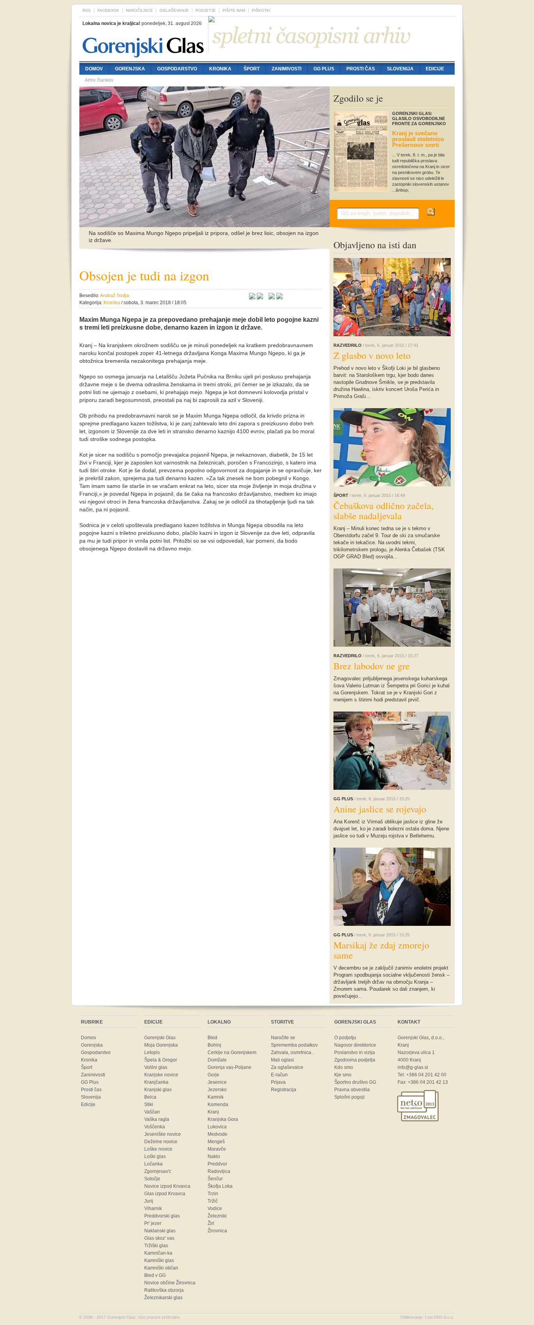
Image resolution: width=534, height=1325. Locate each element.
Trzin (213, 1193)
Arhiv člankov (99, 80)
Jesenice (217, 1082)
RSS (86, 10)
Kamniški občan (161, 1268)
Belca (150, 1097)
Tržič (213, 1201)
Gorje (213, 1075)
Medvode (218, 1134)
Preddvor (217, 1164)
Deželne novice (160, 1141)
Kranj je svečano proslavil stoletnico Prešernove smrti (418, 139)
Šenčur (215, 1179)
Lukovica (217, 1127)
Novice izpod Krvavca (167, 1186)
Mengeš (216, 1141)
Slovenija (400, 69)
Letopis (152, 1052)
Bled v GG (155, 1275)
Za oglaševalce (287, 1067)
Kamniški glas (159, 1260)
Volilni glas (155, 1067)
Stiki (148, 1104)
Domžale (217, 1060)
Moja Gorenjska (161, 1045)
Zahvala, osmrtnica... (293, 1052)
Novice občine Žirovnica (169, 1283)
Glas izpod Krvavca (164, 1193)
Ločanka (153, 1164)
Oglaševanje (174, 10)
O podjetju (345, 1037)
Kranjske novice (161, 1075)
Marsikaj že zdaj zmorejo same (381, 950)
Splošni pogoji (349, 1097)
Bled (212, 1037)
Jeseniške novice (162, 1134)
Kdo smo (343, 1067)
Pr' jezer (152, 1223)
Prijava (278, 1082)
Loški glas (155, 1156)
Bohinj (214, 1045)
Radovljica (219, 1171)
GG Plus (324, 69)
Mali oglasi (282, 1060)
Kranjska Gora (223, 1119)
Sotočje (152, 1179)
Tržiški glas (156, 1245)
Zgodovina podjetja (354, 1060)
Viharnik (153, 1208)
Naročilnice (139, 10)
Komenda (218, 1104)
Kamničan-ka (158, 1253)
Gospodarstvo (177, 69)
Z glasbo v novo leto (371, 355)
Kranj (213, 1112)
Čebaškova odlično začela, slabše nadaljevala (383, 510)
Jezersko (217, 1089)
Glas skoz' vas (159, 1238)
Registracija (283, 1089)
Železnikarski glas (163, 1297)
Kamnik (216, 1097)
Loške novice (158, 1149)
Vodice (215, 1208)
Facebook (108, 10)
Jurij (148, 1201)
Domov (94, 69)
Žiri (211, 1223)
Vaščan (152, 1112)
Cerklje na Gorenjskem (232, 1052)
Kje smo (342, 1075)
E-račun (279, 1075)
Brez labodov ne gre (371, 666)
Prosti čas (360, 69)
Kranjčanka (156, 1082)
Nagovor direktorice (355, 1045)
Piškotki (261, 10)
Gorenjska (130, 69)
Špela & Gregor (160, 1060)
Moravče (217, 1149)
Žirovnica (217, 1231)
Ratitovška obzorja (164, 1290)
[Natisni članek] (279, 297)
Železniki (217, 1216)
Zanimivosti (286, 69)
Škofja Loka (220, 1186)
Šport (252, 69)
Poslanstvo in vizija (354, 1052)
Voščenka (154, 1127)
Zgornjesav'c (157, 1171)
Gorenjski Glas (160, 1037)
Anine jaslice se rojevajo (379, 809)
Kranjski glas (158, 1089)
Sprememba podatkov (294, 1045)
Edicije (435, 69)
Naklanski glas (160, 1231)
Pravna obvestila (352, 1089)
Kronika (220, 69)
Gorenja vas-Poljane (229, 1067)
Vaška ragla (156, 1119)
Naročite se (283, 1037)
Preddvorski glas (162, 1216)
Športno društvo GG (355, 1082)
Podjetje (205, 10)
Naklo (214, 1156)
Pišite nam (233, 10)
